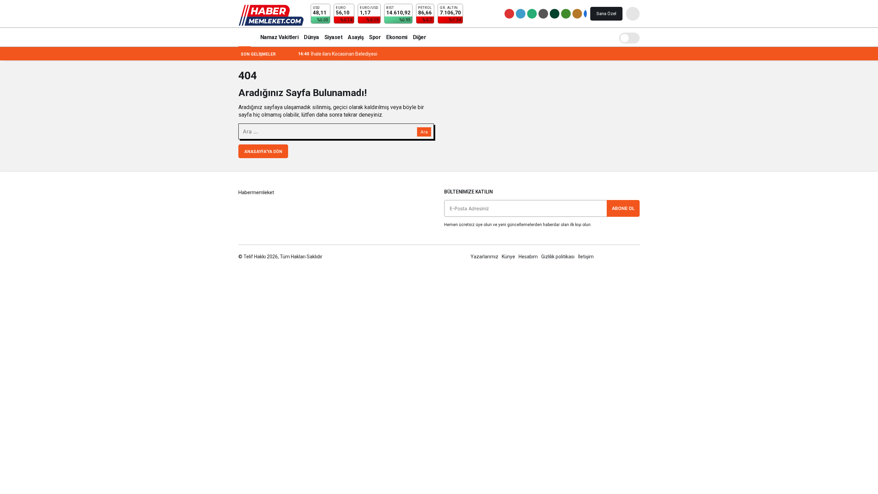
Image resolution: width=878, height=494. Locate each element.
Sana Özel (606, 13)
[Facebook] (607, 256)
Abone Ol (623, 208)
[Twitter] (621, 256)
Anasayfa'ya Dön (263, 151)
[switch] (629, 37)
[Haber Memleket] (271, 15)
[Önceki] (284, 54)
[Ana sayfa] (244, 37)
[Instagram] (636, 256)
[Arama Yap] (633, 14)
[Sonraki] (292, 54)
